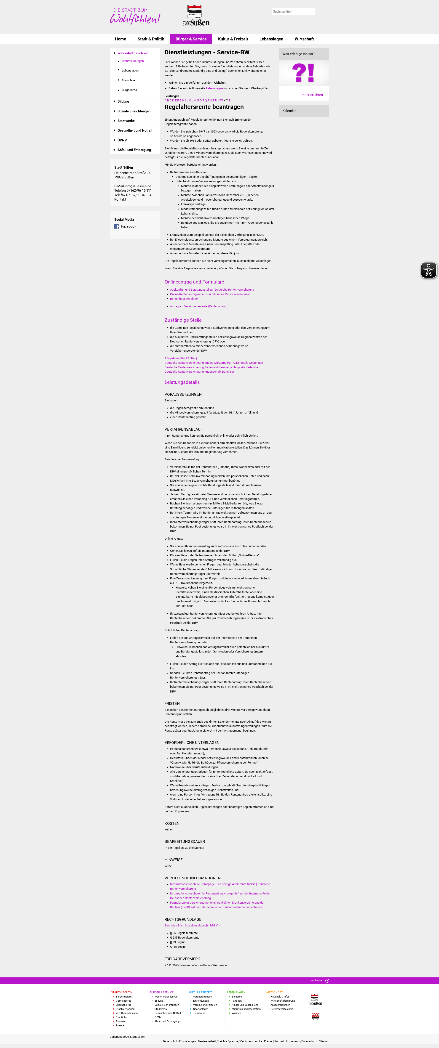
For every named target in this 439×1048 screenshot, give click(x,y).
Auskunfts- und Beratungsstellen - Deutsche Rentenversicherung (212, 289)
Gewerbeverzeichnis (281, 1009)
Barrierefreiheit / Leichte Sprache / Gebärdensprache (230, 1041)
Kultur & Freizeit (233, 39)
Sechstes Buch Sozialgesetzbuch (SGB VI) (192, 925)
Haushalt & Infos (279, 996)
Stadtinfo (121, 1017)
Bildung (123, 101)
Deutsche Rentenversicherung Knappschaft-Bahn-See (200, 371)
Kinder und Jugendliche (245, 1004)
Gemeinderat (123, 1000)
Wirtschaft (304, 39)
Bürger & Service (191, 39)
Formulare (128, 80)
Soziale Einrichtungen (134, 111)
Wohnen (236, 1013)
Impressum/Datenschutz (302, 1041)
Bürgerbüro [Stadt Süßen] (181, 358)
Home (120, 39)
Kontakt (120, 199)
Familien (237, 1000)
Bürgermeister (124, 996)
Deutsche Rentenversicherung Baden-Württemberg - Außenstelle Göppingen (214, 362)
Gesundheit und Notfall (135, 130)
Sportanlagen (200, 1009)
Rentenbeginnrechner (184, 298)
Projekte (121, 1021)
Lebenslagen (271, 39)
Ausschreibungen (280, 1004)
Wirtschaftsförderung (282, 1000)
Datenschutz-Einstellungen (180, 1041)
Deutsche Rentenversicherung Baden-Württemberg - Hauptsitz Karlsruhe (211, 367)
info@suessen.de (138, 186)
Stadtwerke (126, 121)
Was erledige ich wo (133, 53)
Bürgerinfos (129, 90)
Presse (120, 1025)
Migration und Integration (246, 1009)
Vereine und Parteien (205, 1004)
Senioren (237, 996)
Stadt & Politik (151, 39)
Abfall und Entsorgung (134, 150)
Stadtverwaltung (125, 1009)
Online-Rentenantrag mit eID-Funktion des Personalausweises (210, 294)
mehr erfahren (312, 95)
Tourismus (199, 1013)
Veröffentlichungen (127, 1013)
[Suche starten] (322, 11)
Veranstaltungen (202, 996)
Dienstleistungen (133, 61)
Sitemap (324, 1041)
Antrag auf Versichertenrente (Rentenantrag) (199, 306)
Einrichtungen (201, 1000)
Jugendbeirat (123, 1004)
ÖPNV (122, 140)
